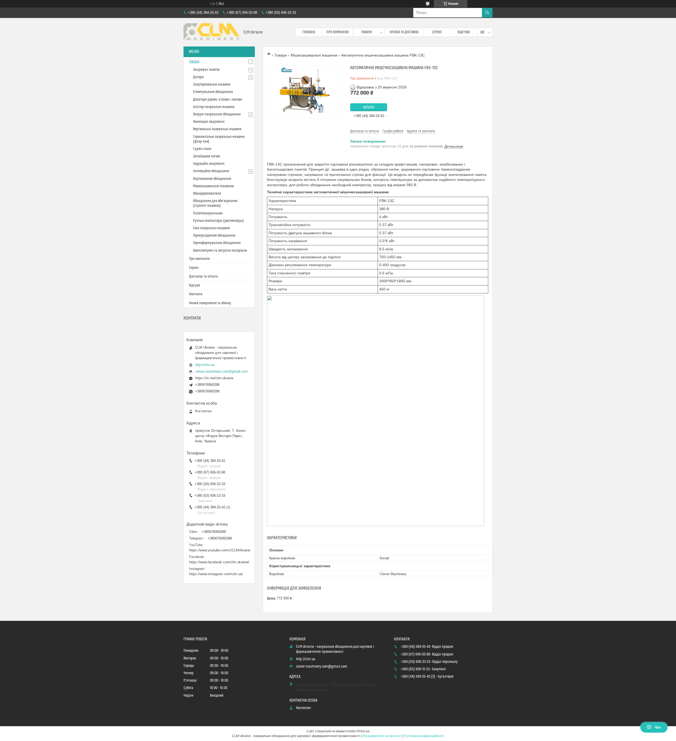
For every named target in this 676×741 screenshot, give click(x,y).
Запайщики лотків (206, 156)
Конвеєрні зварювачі (208, 122)
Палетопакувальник (208, 213)
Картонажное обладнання (212, 179)
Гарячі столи (202, 149)
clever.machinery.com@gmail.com (221, 371)
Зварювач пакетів (206, 70)
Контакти (195, 294)
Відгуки (464, 32)
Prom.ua (363, 731)
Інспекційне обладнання (211, 171)
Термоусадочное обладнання (214, 235)
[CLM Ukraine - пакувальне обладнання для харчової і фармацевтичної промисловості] (212, 32)
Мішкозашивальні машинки (314, 55)
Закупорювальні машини (211, 84)
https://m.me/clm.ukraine (214, 378)
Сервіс (437, 32)
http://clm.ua (204, 365)
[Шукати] (487, 12)
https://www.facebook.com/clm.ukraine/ (219, 562)
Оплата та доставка (404, 32)
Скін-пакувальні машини (211, 228)
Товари (366, 32)
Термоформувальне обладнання (217, 243)
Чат (658, 727)
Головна (308, 32)
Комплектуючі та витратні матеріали (220, 250)
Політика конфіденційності (424, 736)
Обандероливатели (207, 193)
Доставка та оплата (203, 276)
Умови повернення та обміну (210, 303)
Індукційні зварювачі (208, 164)
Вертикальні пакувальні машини (217, 129)
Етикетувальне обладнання (213, 92)
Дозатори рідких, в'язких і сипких (217, 99)
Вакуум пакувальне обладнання (217, 114)
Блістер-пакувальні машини (213, 107)
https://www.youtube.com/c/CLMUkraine (219, 550)
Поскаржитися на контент (382, 736)
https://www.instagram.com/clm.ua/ (216, 574)
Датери (198, 77)
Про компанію (337, 32)
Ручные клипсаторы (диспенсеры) (218, 221)
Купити (368, 107)
